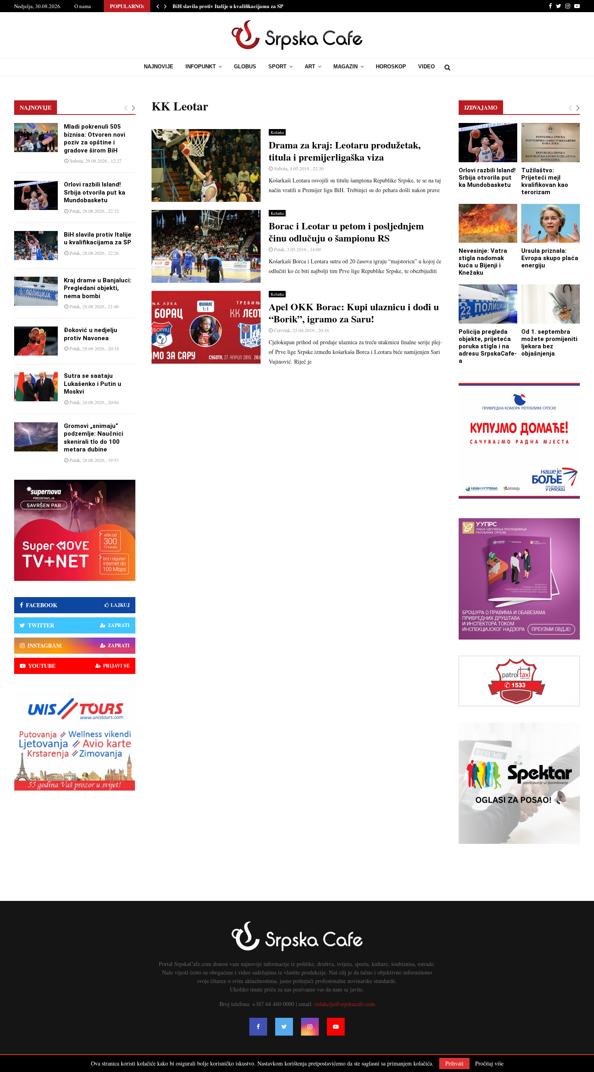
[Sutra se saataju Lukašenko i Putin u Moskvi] (36, 386)
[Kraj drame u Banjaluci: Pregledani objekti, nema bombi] (36, 291)
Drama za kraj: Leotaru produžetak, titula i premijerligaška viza (345, 151)
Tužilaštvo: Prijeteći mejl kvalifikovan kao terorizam (544, 181)
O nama (82, 6)
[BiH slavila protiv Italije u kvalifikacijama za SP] (36, 245)
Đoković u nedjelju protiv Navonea (90, 334)
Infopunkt (200, 67)
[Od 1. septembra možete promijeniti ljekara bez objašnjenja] (550, 304)
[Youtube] (336, 1027)
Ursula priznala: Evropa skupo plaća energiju (549, 258)
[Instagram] (310, 1027)
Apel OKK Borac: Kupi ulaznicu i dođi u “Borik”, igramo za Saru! (354, 312)
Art (310, 67)
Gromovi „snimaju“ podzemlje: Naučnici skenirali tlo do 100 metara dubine (93, 437)
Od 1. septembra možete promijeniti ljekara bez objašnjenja (549, 342)
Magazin (345, 67)
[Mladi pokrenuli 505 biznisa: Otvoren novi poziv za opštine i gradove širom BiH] (36, 137)
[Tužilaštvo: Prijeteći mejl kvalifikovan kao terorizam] (550, 142)
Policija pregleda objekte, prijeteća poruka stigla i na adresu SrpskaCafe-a (488, 346)
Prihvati (454, 1063)
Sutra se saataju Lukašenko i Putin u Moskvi (92, 383)
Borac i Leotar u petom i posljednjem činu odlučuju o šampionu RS (346, 231)
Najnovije (158, 67)
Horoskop (391, 67)
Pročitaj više (489, 1063)
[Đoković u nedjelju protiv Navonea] (36, 341)
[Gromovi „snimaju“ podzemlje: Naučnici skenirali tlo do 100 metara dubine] (36, 436)
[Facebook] (258, 1027)
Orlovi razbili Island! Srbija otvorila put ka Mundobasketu (94, 192)
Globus (245, 67)
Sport (277, 67)
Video (426, 67)
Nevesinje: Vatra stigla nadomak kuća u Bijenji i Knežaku (483, 261)
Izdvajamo (480, 107)
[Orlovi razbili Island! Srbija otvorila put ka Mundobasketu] (36, 195)
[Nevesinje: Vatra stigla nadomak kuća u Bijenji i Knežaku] (488, 223)
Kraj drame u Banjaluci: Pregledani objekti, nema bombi (97, 288)
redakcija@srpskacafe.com (344, 1004)
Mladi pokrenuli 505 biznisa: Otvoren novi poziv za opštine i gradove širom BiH (94, 138)
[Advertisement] (297, 431)
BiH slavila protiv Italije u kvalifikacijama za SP (228, 6)
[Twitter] (284, 1027)
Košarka (277, 132)
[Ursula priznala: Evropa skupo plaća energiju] (550, 223)
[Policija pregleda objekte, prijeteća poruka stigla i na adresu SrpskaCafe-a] (488, 304)
